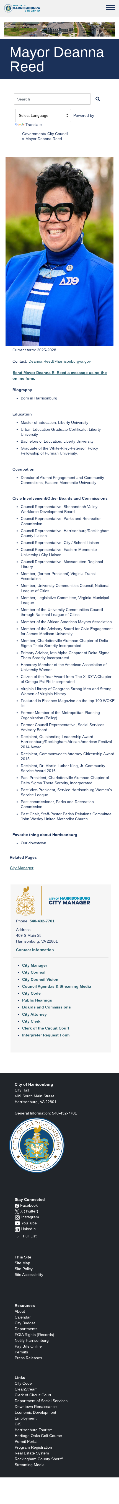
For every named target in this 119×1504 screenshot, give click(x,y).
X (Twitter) (29, 1211)
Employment (26, 1418)
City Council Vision (40, 979)
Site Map (22, 1263)
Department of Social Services (41, 1401)
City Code (31, 993)
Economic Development (35, 1412)
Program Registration (33, 1447)
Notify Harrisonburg (32, 1340)
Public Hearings (37, 1000)
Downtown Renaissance (36, 1406)
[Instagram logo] (17, 1217)
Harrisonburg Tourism (34, 1430)
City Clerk (31, 1021)
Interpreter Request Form (45, 1035)
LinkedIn (28, 1229)
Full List (30, 1236)
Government (33, 133)
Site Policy (24, 1268)
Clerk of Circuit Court (33, 1395)
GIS (18, 1424)
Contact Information (35, 950)
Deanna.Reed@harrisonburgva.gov (60, 361)
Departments (26, 1329)
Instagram (30, 1217)
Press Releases (28, 1358)
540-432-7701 (42, 921)
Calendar (23, 1317)
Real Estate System (32, 1453)
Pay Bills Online (28, 1346)
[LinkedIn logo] (17, 1229)
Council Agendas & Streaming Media (56, 986)
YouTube (29, 1223)
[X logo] (17, 1211)
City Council (57, 133)
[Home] (22, 8)
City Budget (25, 1323)
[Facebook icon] (17, 1205)
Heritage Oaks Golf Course (38, 1435)
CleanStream (26, 1389)
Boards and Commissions (46, 1007)
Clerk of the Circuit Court (45, 1028)
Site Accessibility (29, 1274)
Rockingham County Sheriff (39, 1459)
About (20, 1311)
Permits (21, 1352)
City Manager (21, 868)
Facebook (29, 1205)
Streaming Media (30, 1464)
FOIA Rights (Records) (34, 1334)
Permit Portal (26, 1441)
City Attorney (34, 1014)
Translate (33, 124)
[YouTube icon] (17, 1223)
